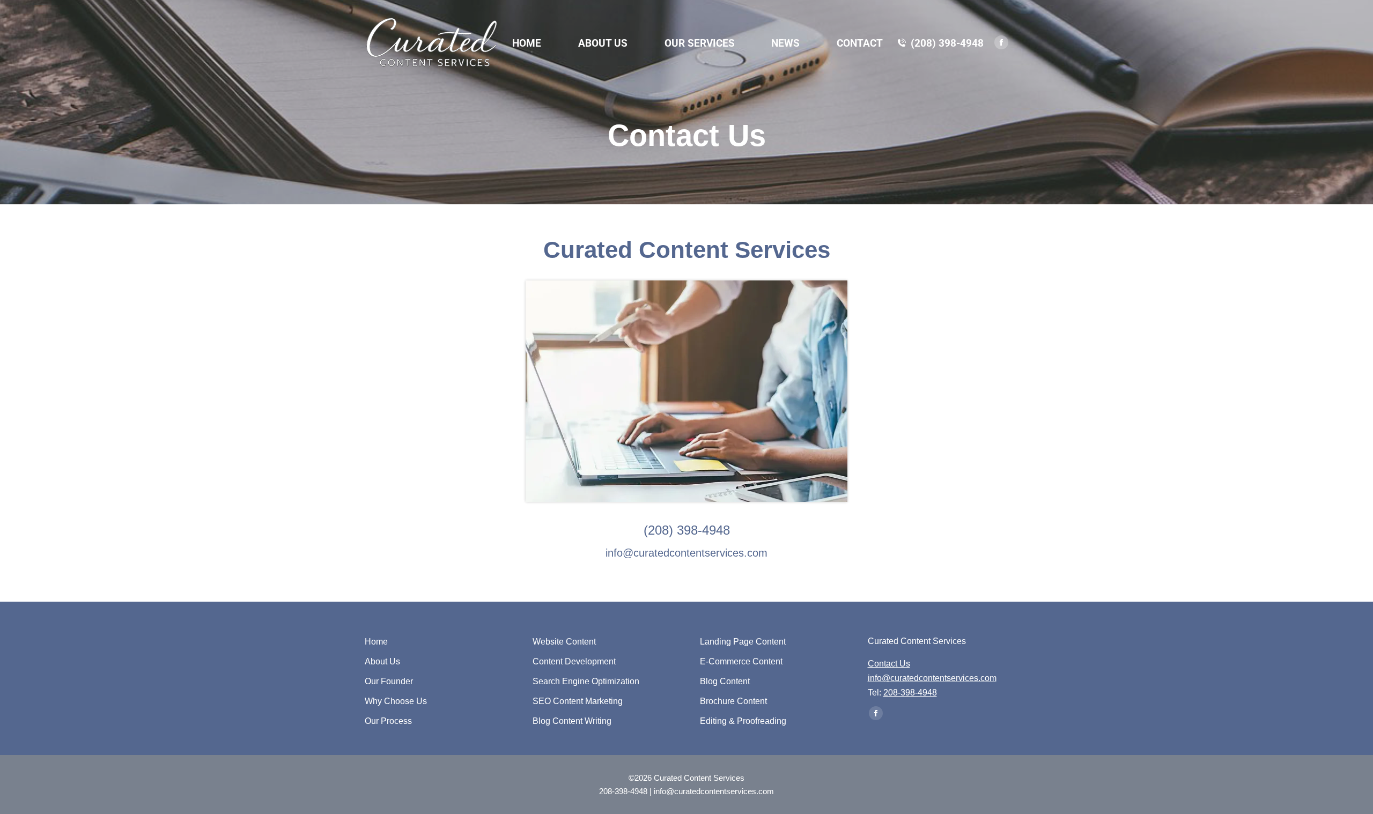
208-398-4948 (910, 692)
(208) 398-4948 (947, 43)
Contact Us (889, 663)
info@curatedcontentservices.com (686, 553)
